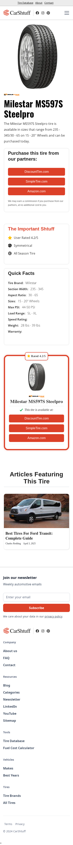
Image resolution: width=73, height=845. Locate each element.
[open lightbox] (36, 56)
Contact (49, 2)
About (38, 2)
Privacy (20, 824)
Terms (8, 824)
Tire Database (25, 2)
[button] (66, 13)
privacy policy (53, 616)
